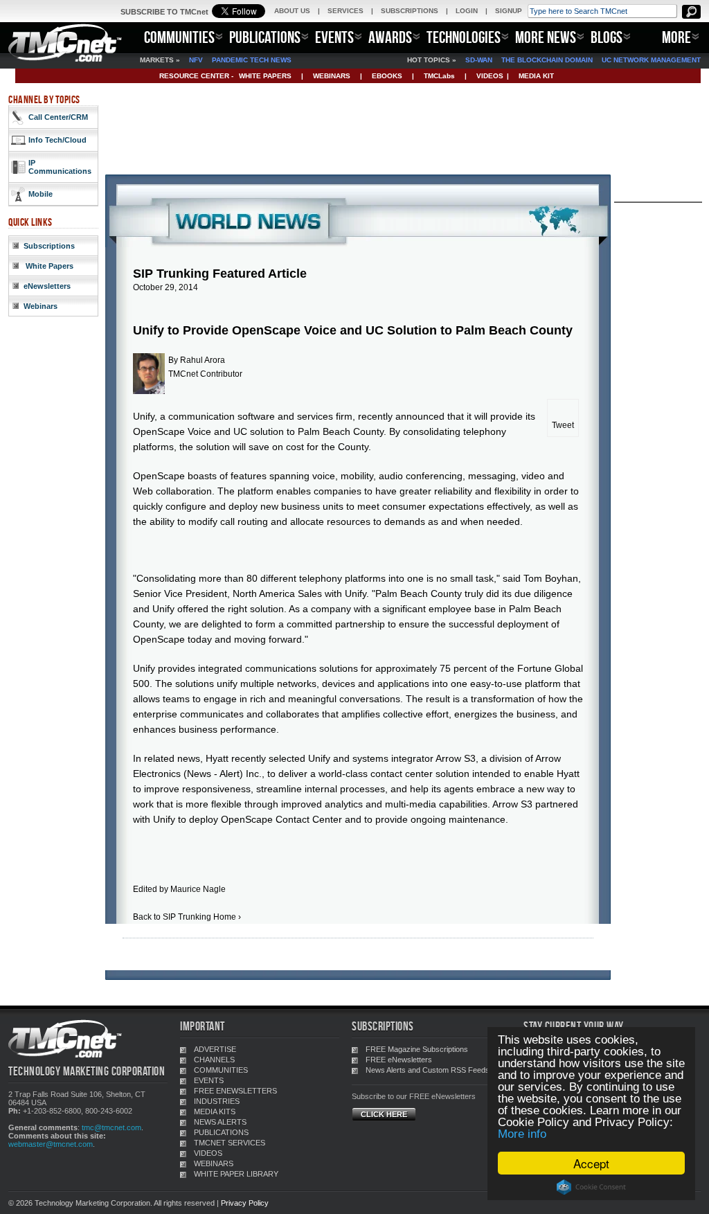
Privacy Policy (245, 1203)
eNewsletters (47, 286)
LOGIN (467, 11)
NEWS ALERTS (220, 1122)
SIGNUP (508, 11)
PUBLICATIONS (264, 37)
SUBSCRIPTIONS (409, 11)
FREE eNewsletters (399, 1059)
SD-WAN (478, 60)
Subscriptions (49, 246)
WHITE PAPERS (265, 76)
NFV (196, 60)
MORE (676, 37)
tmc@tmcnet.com (111, 1127)
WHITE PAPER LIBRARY (236, 1174)
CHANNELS (214, 1059)
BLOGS (606, 37)
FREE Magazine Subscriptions (417, 1049)
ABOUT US (292, 11)
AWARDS (390, 37)
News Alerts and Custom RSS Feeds (428, 1070)
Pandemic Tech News (251, 60)
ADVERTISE (215, 1049)
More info (522, 1134)
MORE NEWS (545, 37)
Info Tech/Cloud (57, 140)
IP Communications (59, 167)
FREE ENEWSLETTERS (235, 1091)
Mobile (40, 194)
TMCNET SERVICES (229, 1143)
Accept (591, 1163)
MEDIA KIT (536, 76)
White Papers (48, 266)
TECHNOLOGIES (464, 37)
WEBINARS (331, 76)
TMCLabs (439, 76)
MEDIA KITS (214, 1111)
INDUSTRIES (217, 1101)
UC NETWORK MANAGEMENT (651, 60)
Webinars (40, 306)
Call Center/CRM (58, 117)
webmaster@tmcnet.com (50, 1144)
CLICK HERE (384, 1114)
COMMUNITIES (179, 37)
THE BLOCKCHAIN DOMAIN (547, 60)
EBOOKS (387, 76)
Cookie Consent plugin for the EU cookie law (591, 1187)
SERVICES (345, 11)
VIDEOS (489, 76)
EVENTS (334, 37)
